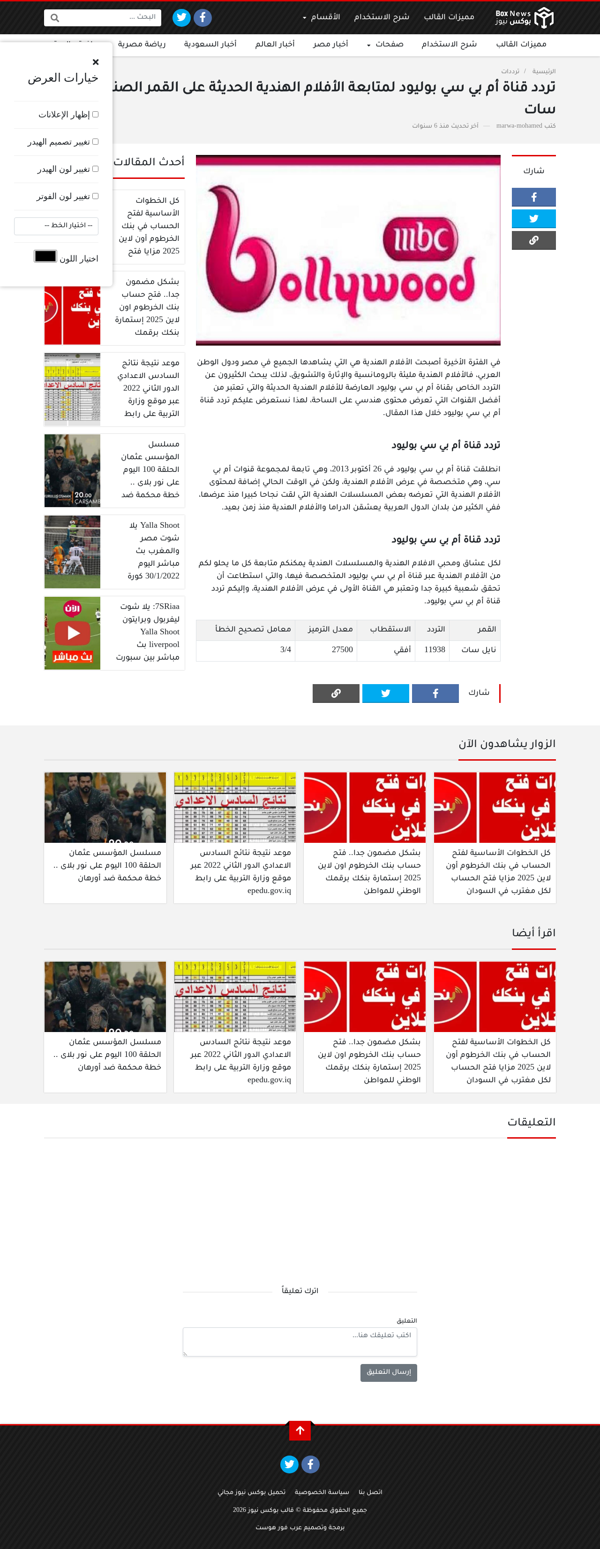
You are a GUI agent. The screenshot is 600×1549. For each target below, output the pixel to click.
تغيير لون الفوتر (64, 196)
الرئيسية (544, 72)
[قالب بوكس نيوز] (524, 18)
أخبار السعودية (210, 45)
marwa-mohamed (519, 126)
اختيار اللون (77, 258)
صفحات (389, 45)
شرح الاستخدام (382, 18)
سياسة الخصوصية (322, 1493)
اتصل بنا (370, 1493)
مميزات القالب (449, 18)
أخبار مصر (331, 45)
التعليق (407, 1321)
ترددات (510, 72)
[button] (95, 62)
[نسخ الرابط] (534, 240)
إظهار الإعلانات (65, 114)
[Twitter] (181, 18)
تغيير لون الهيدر (65, 169)
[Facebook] (203, 18)
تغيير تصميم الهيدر (60, 141)
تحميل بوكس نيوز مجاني (251, 1493)
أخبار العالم (275, 45)
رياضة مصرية (142, 45)
